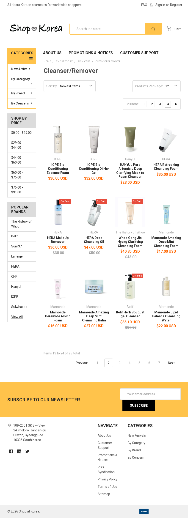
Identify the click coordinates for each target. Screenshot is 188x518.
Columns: (132, 104)
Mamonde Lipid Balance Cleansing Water (166, 316)
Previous (81, 363)
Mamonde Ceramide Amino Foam (58, 316)
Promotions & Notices (91, 53)
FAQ (144, 5)
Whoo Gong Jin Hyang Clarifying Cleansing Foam (130, 242)
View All (17, 317)
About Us (52, 53)
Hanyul (16, 286)
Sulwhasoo (19, 307)
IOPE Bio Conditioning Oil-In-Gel (94, 169)
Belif (14, 236)
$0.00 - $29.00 (21, 132)
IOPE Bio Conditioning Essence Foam (58, 169)
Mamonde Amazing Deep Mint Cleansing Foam (166, 242)
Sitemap (104, 494)
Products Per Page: (149, 86)
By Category (20, 79)
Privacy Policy (107, 479)
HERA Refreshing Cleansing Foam (166, 167)
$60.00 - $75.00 (17, 175)
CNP (14, 276)
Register (176, 5)
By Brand (18, 93)
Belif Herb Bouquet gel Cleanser (130, 314)
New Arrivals (20, 69)
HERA (15, 266)
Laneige (17, 256)
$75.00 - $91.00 (17, 190)
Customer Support (139, 53)
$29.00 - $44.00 (17, 145)
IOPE (14, 297)
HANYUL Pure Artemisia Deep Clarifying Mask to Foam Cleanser (130, 171)
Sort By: (52, 86)
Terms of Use (107, 486)
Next (171, 363)
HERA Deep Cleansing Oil (94, 240)
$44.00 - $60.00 (17, 160)
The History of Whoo (21, 224)
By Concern (20, 103)
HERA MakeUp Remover (58, 240)
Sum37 (16, 246)
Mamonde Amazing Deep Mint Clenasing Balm (94, 316)
